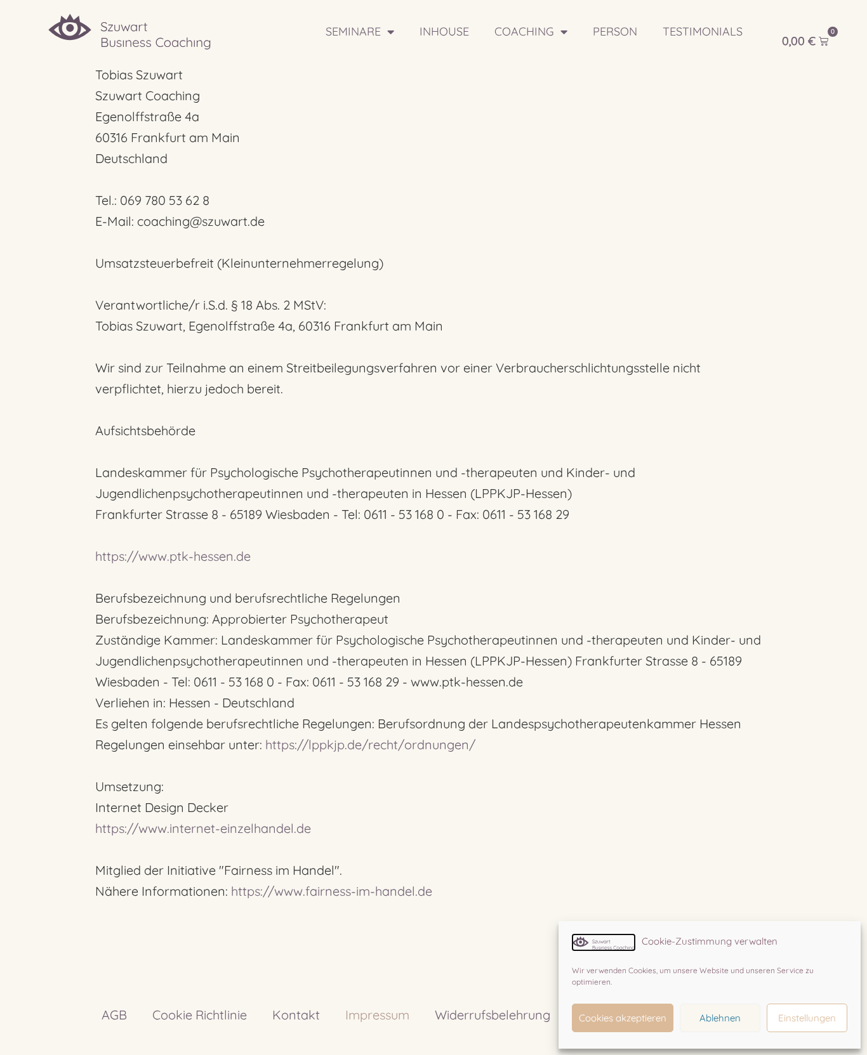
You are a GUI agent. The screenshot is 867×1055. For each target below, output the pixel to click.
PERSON (615, 31)
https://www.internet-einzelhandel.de (203, 828)
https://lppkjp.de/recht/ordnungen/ (370, 744)
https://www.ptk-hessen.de (173, 556)
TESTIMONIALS (703, 31)
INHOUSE (444, 31)
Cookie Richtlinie (199, 1015)
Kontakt (296, 1015)
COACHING (524, 31)
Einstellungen (807, 1018)
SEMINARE (353, 31)
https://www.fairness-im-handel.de (331, 891)
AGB (114, 1015)
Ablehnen (720, 1018)
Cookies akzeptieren (622, 1018)
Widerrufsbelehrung (492, 1015)
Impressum (377, 1015)
